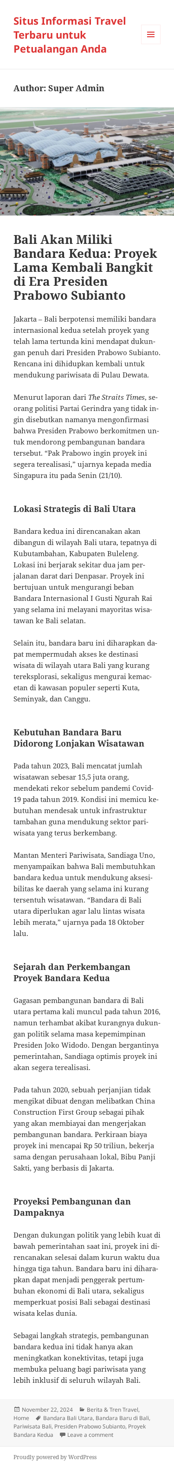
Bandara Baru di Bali (122, 1418)
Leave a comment (90, 1435)
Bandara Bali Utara (68, 1418)
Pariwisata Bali (32, 1426)
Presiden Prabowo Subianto (89, 1426)
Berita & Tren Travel (112, 1410)
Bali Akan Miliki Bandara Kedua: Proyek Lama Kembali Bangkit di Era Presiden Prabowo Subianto (85, 267)
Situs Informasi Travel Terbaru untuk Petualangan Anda (69, 34)
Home (21, 1418)
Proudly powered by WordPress (55, 1457)
